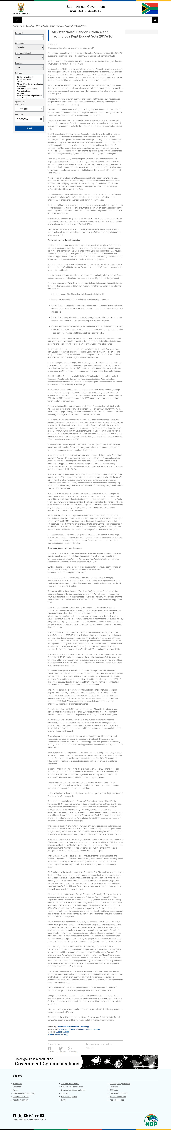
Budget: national (62, 1032)
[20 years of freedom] (29, 79)
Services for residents (70, 1083)
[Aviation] (29, 93)
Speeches (30, 26)
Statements (17, 1083)
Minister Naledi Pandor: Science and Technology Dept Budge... (61, 26)
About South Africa (20, 1097)
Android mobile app (118, 1097)
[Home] (21, 8)
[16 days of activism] (29, 77)
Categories (19, 43)
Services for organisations (72, 1087)
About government (20, 1100)
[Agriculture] (29, 86)
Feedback (114, 1087)
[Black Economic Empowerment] (29, 96)
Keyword (19, 33)
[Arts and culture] (29, 91)
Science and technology (57, 1034)
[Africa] (29, 82)
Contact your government (120, 1083)
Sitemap (64, 1093)
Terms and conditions (118, 1093)
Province (19, 63)
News (22, 26)
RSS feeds (114, 1090)
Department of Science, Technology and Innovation (79, 1029)
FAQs (63, 1100)
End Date (19, 114)
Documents (17, 1087)
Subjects (18, 73)
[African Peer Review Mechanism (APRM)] (29, 84)
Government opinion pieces (24, 1093)
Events (15, 1090)
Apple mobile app (117, 1100)
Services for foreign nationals (73, 1090)
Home (15, 26)
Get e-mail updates (69, 1097)
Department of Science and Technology (73, 1027)
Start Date (19, 104)
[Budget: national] (29, 98)
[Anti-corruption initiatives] (29, 89)
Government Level (23, 53)
